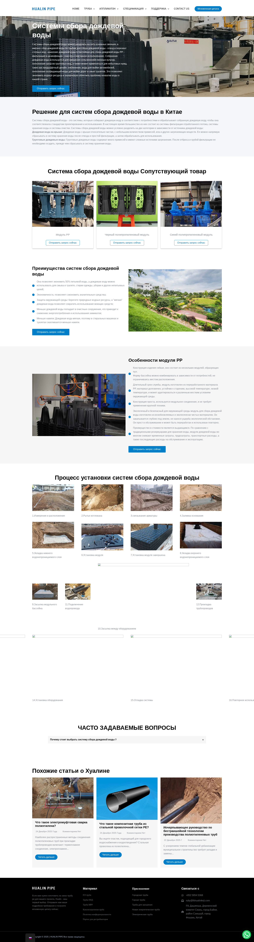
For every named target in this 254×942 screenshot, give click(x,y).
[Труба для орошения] (142, 904)
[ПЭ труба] (87, 895)
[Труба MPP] (88, 904)
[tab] (127, 739)
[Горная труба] (138, 900)
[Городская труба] (140, 895)
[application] (93, 9)
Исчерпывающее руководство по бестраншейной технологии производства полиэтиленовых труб (190, 831)
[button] (208, 8)
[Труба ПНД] (88, 900)
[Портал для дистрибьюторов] (95, 919)
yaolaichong (216, 937)
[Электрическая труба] (142, 914)
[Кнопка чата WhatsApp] (246, 934)
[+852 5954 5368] (192, 895)
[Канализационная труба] (93, 909)
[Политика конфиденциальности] (97, 914)
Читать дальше (46, 857)
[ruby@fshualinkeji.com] (195, 900)
